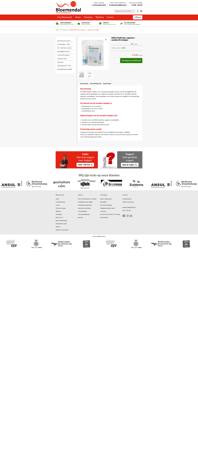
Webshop (58, 211)
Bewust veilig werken (106, 199)
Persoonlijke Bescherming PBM (64, 69)
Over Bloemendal (60, 202)
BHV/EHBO (103, 202)
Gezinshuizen (60, 62)
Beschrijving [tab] (84, 83)
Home (57, 199)
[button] (106, 39)
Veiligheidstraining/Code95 (107, 208)
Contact (58, 205)
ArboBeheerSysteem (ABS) (85, 202)
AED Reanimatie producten (63, 40)
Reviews (58, 226)
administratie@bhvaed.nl (118, 5)
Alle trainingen (104, 217)
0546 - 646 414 (137, 5)
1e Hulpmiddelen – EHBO (63, 44)
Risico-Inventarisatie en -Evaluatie (87, 199)
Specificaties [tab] (107, 83)
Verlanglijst (59, 214)
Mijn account (59, 217)
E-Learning (103, 211)
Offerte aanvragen (61, 208)
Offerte (138, 17)
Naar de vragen (128, 165)
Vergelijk (135, 44)
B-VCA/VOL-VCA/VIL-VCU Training (110, 214)
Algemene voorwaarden (62, 230)
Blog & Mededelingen (61, 220)
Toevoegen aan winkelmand (131, 60)
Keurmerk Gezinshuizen (84, 208)
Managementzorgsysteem (85, 205)
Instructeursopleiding (106, 205)
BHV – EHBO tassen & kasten (64, 48)
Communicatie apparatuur (63, 55)
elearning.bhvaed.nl (100, 5)
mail (83, 137)
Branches (80, 217)
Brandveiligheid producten (63, 51)
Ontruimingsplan (82, 211)
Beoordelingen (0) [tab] (95, 83)
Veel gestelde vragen (61, 223)
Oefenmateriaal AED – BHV (63, 65)
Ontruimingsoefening (83, 214)
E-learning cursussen (62, 58)
